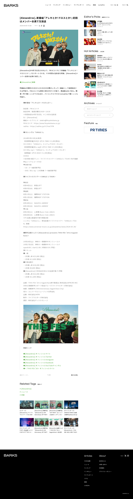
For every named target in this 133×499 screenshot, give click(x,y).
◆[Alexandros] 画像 (27, 82)
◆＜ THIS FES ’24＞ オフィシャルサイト (39, 368)
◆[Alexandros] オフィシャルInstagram (38, 359)
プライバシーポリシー (105, 471)
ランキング (56, 5)
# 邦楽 (22, 395)
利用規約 (101, 468)
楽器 (94, 5)
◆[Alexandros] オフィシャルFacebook (38, 362)
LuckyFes (101, 5)
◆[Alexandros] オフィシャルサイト (37, 354)
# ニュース (24, 392)
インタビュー (67, 5)
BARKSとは (102, 461)
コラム (88, 5)
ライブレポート (79, 5)
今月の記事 (87, 461)
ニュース (48, 5)
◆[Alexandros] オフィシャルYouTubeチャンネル (42, 365)
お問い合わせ (103, 464)
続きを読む (74, 375)
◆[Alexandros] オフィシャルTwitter (37, 357)
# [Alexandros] (25, 389)
